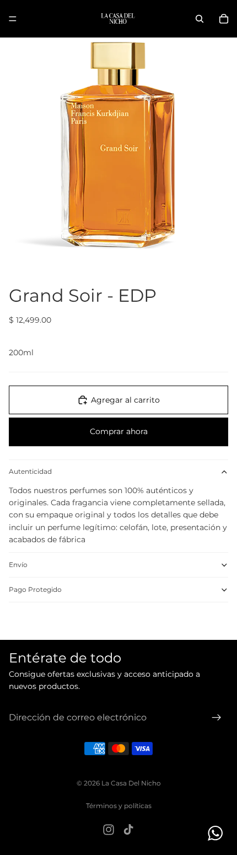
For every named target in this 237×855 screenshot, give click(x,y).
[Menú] (12, 18)
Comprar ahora (119, 431)
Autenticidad (30, 471)
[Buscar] (199, 19)
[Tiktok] (128, 829)
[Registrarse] (216, 717)
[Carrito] (224, 19)
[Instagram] (108, 829)
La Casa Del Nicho (131, 783)
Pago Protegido (35, 589)
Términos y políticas (119, 805)
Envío (18, 564)
